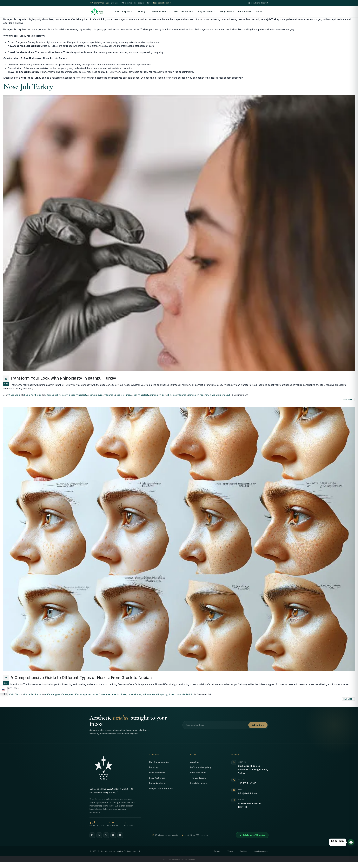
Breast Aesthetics (182, 11)
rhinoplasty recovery (198, 395)
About (259, 11)
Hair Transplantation (159, 762)
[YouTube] (113, 835)
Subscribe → (258, 725)
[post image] (179, 233)
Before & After (245, 11)
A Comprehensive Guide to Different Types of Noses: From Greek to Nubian (81, 677)
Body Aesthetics (206, 11)
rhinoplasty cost (158, 395)
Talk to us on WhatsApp (254, 835)
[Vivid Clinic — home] (97, 11)
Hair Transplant (122, 11)
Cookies (243, 851)
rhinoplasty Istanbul (177, 395)
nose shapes (135, 694)
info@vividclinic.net (248, 793)
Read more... (348, 399)
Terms (230, 851)
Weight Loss (226, 11)
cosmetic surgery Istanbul (101, 395)
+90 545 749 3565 (247, 783)
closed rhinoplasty (78, 395)
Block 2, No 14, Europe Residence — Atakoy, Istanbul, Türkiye (253, 769)
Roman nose (175, 694)
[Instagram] (99, 835)
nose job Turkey (123, 395)
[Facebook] (92, 835)
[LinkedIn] (120, 835)
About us (194, 762)
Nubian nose (149, 694)
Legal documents (198, 783)
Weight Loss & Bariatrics (161, 788)
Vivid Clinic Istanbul (220, 395)
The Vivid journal (198, 778)
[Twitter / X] (106, 835)
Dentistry (141, 11)
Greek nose (104, 694)
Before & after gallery (200, 767)
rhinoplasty (161, 694)
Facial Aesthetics (32, 395)
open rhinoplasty (140, 395)
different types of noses (86, 694)
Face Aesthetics (160, 11)
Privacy (217, 851)
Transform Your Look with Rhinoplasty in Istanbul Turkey (63, 378)
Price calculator (198, 772)
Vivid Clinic (14, 395)
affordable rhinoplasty (56, 395)
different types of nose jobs (59, 694)
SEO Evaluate (189, 859)
